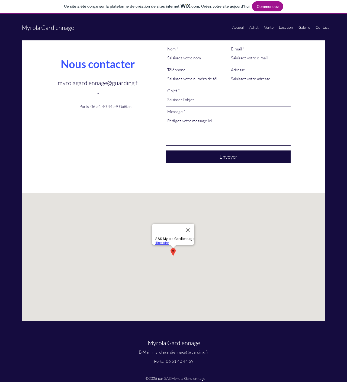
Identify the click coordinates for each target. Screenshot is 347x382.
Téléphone (176, 70)
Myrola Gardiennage (48, 27)
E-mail (236, 49)
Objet (172, 91)
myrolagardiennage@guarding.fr (180, 352)
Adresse (238, 70)
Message (175, 112)
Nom (171, 49)
